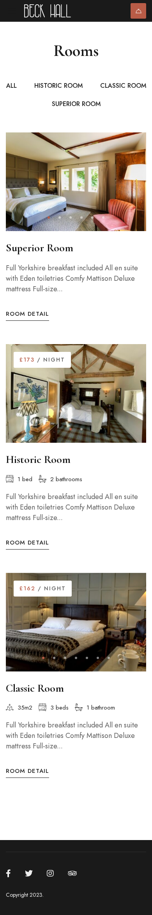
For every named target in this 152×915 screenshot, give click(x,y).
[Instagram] (50, 873)
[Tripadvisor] (72, 873)
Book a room (138, 11)
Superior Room (39, 247)
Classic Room (35, 688)
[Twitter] (29, 873)
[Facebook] (8, 873)
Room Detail (27, 314)
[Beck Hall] (53, 10)
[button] (49, 217)
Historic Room (38, 459)
